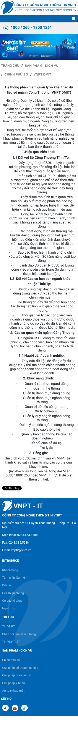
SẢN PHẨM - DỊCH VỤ (41, 66)
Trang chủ (10, 66)
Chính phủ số (16, 74)
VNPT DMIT (42, 74)
